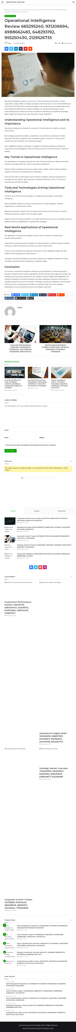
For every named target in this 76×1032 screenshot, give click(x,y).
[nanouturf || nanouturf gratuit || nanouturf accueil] (15, 2)
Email (7, 437)
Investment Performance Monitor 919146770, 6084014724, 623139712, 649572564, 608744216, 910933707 (18, 607)
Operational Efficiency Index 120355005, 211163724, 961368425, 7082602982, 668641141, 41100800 (13, 384)
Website (42, 437)
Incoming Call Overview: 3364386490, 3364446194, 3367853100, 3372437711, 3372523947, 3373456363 (37, 383)
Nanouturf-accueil (16, 9)
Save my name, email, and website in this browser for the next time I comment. (31, 445)
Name (7, 430)
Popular (36, 511)
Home (8, 9)
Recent (13, 511)
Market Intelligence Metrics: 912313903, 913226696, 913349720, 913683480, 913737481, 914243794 (59, 384)
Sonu (9, 43)
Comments (61, 511)
